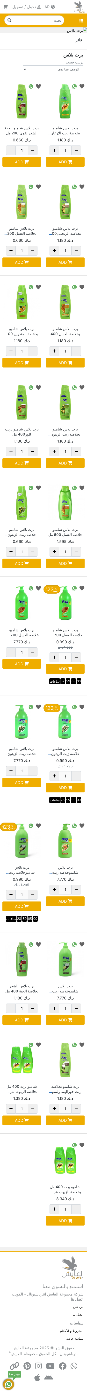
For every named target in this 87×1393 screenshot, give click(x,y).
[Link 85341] (65, 603)
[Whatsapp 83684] (74, 1044)
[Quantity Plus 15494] (54, 451)
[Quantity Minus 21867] (76, 889)
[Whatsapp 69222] (74, 707)
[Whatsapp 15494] (74, 387)
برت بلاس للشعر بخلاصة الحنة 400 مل (21, 988)
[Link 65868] (65, 101)
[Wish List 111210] (38, 287)
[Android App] (48, 1377)
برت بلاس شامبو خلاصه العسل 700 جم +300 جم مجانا (65, 635)
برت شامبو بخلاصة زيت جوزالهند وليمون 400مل (65, 1091)
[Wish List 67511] (82, 287)
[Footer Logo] (72, 1267)
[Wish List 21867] (82, 825)
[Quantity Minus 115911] (32, 895)
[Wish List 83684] (82, 1044)
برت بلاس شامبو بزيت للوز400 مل (22, 432)
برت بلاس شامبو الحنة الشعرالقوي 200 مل (22, 130)
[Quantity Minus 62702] (76, 552)
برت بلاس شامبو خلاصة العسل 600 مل (65, 532)
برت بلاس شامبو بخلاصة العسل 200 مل (21, 233)
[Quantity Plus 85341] (54, 657)
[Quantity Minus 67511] (76, 351)
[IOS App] (37, 1377)
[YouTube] (50, 1366)
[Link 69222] (65, 722)
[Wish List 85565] (38, 387)
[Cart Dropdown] (5, 7)
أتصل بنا (77, 1314)
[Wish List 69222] (82, 707)
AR (47, 6)
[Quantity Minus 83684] (76, 1109)
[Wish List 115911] (38, 825)
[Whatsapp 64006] (74, 186)
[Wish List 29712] (38, 488)
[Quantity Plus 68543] (11, 251)
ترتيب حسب (74, 62)
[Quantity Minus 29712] (32, 552)
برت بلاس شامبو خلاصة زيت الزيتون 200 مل (21, 534)
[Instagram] (38, 1366)
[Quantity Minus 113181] (32, 150)
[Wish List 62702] (82, 488)
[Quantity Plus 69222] (54, 776)
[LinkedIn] (14, 1366)
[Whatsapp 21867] (74, 825)
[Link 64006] (65, 201)
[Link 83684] (65, 1059)
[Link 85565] (21, 402)
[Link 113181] (21, 101)
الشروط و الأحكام (71, 1331)
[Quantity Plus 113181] (11, 150)
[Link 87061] (21, 959)
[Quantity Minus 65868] (76, 150)
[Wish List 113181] (38, 86)
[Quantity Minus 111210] (32, 351)
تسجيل (17, 6)
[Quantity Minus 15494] (76, 451)
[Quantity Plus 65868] (54, 150)
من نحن (78, 1307)
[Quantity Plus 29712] (11, 552)
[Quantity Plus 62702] (54, 552)
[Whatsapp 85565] (31, 387)
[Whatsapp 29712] (31, 488)
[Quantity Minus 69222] (76, 776)
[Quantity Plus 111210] (11, 351)
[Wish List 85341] (82, 588)
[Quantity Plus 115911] (11, 895)
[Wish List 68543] (38, 186)
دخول (31, 6)
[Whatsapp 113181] (31, 86)
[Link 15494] (65, 402)
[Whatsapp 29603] (31, 1044)
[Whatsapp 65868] (74, 86)
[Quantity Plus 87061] (11, 1008)
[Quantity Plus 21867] (54, 889)
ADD (62, 161)
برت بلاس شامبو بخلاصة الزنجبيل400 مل (65, 233)
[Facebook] (62, 1366)
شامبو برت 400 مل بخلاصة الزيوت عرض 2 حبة (21, 1091)
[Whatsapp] (74, 1366)
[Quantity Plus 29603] (11, 1109)
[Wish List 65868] (82, 86)
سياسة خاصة (74, 1338)
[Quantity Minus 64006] (76, 251)
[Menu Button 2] (81, 20)
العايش (16, 1353)
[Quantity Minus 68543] (32, 251)
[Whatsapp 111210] (31, 287)
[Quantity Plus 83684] (54, 1109)
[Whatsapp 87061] (31, 944)
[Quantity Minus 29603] (32, 1109)
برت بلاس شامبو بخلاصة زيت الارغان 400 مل (65, 133)
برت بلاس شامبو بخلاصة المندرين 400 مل (22, 333)
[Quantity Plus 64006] (54, 251)
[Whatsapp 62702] (74, 488)
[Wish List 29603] (38, 1044)
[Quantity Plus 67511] (54, 351)
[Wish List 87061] (38, 944)
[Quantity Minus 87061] (32, 1008)
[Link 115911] (21, 840)
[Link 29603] (21, 1059)
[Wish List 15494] (82, 387)
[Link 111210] (21, 302)
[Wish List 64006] (82, 186)
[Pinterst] (27, 1366)
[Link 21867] (65, 840)
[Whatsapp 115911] (31, 825)
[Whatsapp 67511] (74, 287)
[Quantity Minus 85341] (76, 657)
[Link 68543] (21, 201)
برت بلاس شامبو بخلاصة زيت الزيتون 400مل (65, 434)
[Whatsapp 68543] (31, 186)
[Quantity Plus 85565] (11, 451)
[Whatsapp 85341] (74, 588)
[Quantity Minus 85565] (32, 451)
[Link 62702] (65, 503)
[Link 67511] (65, 302)
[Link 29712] (21, 503)
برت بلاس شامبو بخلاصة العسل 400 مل (65, 333)
